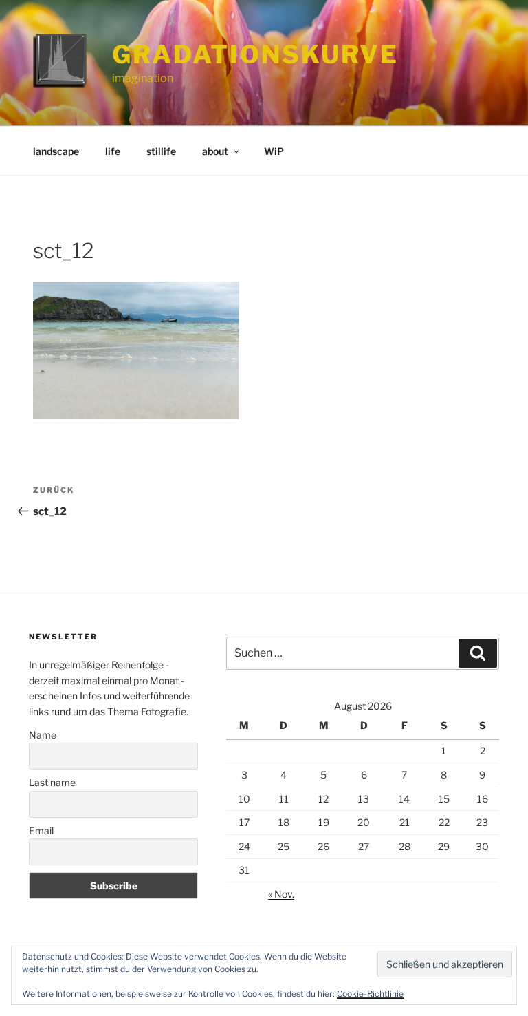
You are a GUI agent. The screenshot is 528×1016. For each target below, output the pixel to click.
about (215, 151)
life (112, 151)
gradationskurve (255, 54)
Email (41, 830)
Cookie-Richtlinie (370, 993)
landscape (56, 151)
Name (42, 735)
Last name (52, 782)
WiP (274, 151)
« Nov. (281, 894)
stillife (161, 151)
